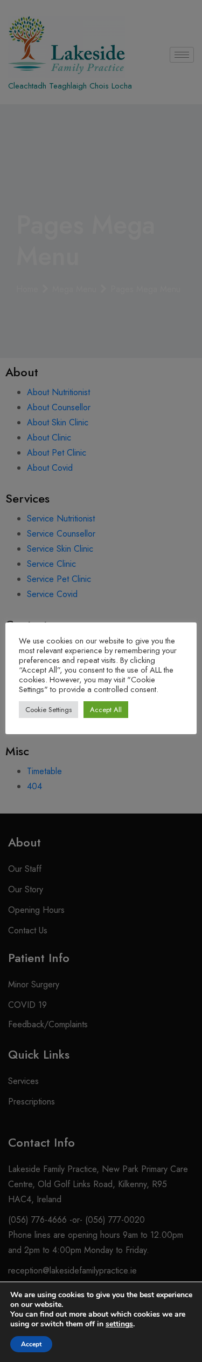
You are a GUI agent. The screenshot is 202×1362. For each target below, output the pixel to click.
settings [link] (119, 1324)
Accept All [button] (106, 709)
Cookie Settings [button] (48, 709)
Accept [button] (31, 1344)
